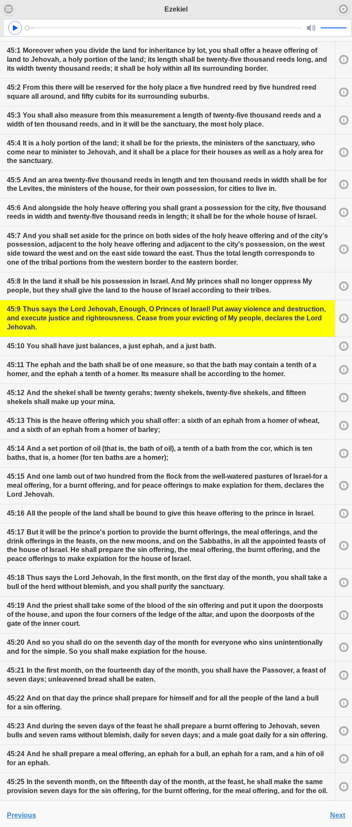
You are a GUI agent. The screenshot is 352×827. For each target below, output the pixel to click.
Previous (21, 815)
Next (337, 815)
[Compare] (343, 59)
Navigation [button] (8, 9)
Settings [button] (343, 9)
